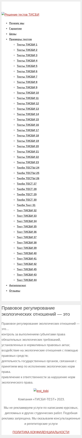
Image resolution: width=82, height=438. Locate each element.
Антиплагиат (17, 285)
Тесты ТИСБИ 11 (28, 98)
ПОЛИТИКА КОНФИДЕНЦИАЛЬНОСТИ (41, 432)
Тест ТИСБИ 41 (27, 258)
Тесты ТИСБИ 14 (28, 114)
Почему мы (16, 23)
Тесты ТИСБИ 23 (28, 162)
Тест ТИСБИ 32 (27, 210)
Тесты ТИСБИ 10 (28, 92)
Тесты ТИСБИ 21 (28, 151)
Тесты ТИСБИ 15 (28, 119)
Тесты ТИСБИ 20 (28, 146)
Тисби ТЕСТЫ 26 (28, 178)
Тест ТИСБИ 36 (27, 231)
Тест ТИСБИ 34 (27, 221)
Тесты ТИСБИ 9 (27, 87)
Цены (12, 33)
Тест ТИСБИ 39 (27, 247)
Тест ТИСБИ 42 (27, 263)
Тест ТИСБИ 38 (27, 242)
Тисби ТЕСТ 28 (27, 189)
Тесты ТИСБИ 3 (27, 55)
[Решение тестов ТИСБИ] (20, 14)
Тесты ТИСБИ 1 (27, 44)
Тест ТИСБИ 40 (27, 253)
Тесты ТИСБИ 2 (27, 49)
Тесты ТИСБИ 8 (27, 82)
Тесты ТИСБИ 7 (27, 76)
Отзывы (14, 290)
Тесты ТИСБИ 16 (28, 124)
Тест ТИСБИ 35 (27, 226)
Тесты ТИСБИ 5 (27, 65)
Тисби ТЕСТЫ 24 (28, 167)
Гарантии (15, 28)
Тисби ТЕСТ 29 (27, 194)
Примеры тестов (20, 39)
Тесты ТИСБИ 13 (28, 108)
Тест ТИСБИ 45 (27, 269)
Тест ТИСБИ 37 (27, 237)
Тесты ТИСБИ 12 (28, 103)
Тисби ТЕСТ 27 (27, 183)
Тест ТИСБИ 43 (27, 274)
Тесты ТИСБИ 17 (28, 130)
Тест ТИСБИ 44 (27, 279)
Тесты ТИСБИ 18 (28, 135)
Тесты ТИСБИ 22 (28, 156)
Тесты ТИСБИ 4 (27, 60)
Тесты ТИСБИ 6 (27, 71)
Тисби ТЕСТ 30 (27, 199)
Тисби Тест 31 (26, 205)
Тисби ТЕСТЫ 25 (28, 172)
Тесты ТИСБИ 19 (28, 140)
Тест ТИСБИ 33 (27, 215)
